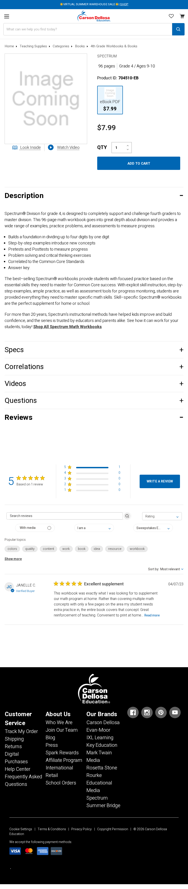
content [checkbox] (48, 548)
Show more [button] (13, 559)
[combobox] (162, 516)
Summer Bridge (103, 805)
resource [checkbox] (115, 548)
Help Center (17, 769)
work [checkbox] (66, 548)
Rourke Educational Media (99, 783)
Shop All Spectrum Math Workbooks (67, 327)
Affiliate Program (64, 760)
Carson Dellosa (103, 722)
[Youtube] (175, 712)
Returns (13, 746)
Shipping (14, 739)
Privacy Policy (81, 829)
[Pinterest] (161, 712)
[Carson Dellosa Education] (94, 16)
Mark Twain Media (99, 756)
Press (52, 745)
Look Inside (30, 148)
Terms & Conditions (52, 829)
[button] (94, 195)
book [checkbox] (82, 548)
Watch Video (68, 148)
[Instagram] (147, 712)
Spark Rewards (62, 752)
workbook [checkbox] (137, 548)
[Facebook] (133, 712)
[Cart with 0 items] (171, 17)
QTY (102, 147)
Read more (152, 615)
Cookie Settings (20, 829)
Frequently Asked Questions (23, 780)
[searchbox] (64, 515)
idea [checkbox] (97, 548)
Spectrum (97, 798)
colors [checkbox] (12, 548)
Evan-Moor (98, 730)
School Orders (61, 783)
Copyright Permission (112, 829)
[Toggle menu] (6, 16)
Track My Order (21, 731)
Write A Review (160, 481)
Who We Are (59, 722)
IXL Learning (99, 737)
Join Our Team (62, 730)
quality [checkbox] (30, 548)
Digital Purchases (16, 757)
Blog (50, 737)
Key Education (101, 745)
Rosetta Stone (101, 767)
